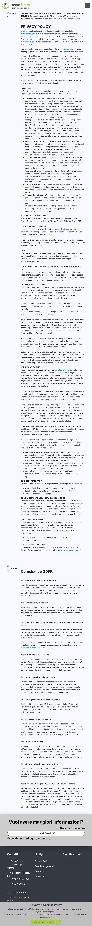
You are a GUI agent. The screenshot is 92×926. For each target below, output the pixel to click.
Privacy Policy (42, 861)
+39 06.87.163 (47, 833)
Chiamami (40, 876)
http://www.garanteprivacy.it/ (68, 550)
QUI (73, 488)
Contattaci (40, 871)
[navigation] (87, 5)
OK (58, 922)
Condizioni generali (44, 866)
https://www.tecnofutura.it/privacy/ (36, 647)
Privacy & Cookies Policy (43, 922)
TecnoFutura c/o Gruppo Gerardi (15, 864)
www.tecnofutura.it (29, 34)
